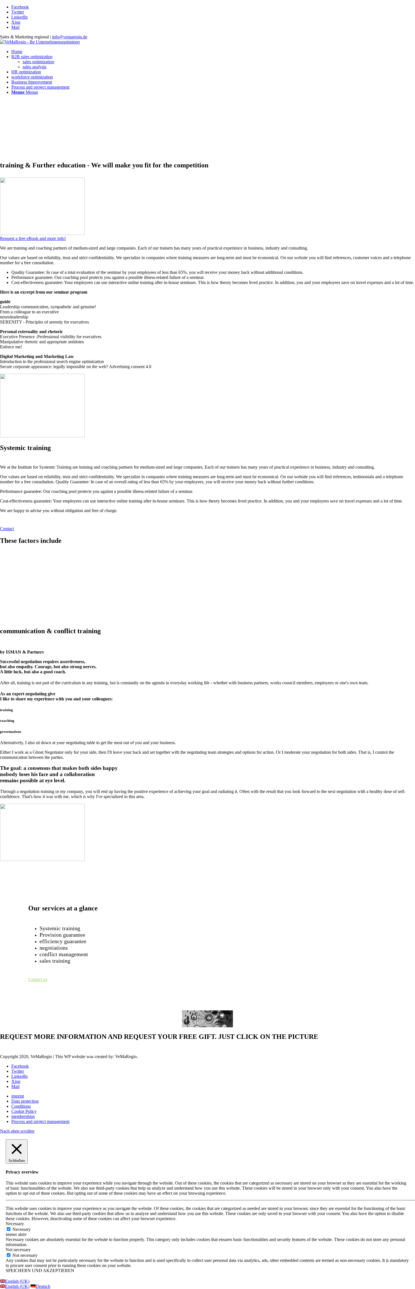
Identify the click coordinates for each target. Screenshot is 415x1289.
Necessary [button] (15, 1223)
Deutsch (43, 1286)
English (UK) (17, 1281)
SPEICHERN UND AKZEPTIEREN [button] (40, 1270)
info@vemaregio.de (69, 36)
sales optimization (38, 61)
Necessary (21, 1229)
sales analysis (34, 66)
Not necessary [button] (18, 1249)
